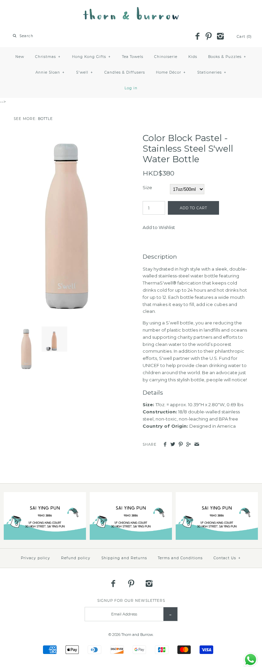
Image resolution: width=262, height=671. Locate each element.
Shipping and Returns (124, 558)
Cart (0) (244, 36)
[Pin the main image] (180, 444)
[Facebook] (197, 37)
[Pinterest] (209, 37)
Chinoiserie (165, 57)
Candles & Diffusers (124, 72)
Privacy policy (35, 558)
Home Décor (171, 72)
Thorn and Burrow (137, 634)
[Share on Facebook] (164, 444)
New (19, 57)
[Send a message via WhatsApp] (251, 660)
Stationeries (212, 72)
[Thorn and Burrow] (131, 10)
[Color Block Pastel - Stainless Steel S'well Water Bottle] (66, 136)
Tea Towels (132, 57)
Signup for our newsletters (131, 600)
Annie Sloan (50, 72)
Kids (192, 57)
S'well (84, 72)
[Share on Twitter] (173, 444)
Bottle (45, 119)
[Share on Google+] (188, 444)
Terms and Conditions (180, 558)
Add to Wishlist (159, 227)
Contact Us (227, 558)
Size (147, 187)
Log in (131, 88)
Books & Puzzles (227, 57)
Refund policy (75, 558)
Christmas (48, 57)
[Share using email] (196, 444)
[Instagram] (220, 37)
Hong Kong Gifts (91, 57)
